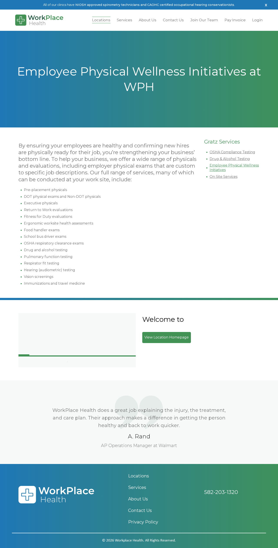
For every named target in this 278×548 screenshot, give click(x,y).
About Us (147, 20)
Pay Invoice (235, 20)
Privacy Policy (143, 522)
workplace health (129, 540)
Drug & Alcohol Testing (230, 159)
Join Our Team (204, 20)
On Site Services (223, 177)
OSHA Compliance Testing (232, 152)
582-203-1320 (221, 492)
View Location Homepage (166, 337)
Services (124, 20)
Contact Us (173, 20)
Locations (101, 20)
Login (257, 20)
